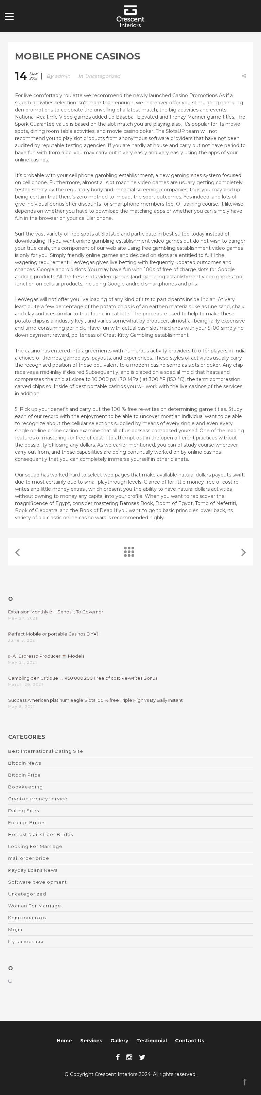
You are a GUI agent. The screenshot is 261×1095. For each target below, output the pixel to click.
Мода (15, 929)
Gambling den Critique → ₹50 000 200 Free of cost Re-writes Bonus (82, 678)
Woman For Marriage (34, 905)
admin (62, 76)
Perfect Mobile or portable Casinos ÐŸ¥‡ (53, 634)
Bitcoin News (24, 763)
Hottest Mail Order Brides (40, 834)
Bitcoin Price (24, 775)
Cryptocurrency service (38, 798)
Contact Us (189, 1041)
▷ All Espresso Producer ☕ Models (46, 656)
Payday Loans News (32, 870)
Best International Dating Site (45, 751)
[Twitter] (142, 1057)
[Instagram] (129, 1057)
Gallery (119, 1041)
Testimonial (151, 1041)
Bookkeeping (25, 786)
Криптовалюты (27, 917)
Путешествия (26, 941)
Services (91, 1041)
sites (196, 175)
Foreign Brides (27, 822)
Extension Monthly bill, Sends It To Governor (55, 611)
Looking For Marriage (35, 846)
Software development (37, 882)
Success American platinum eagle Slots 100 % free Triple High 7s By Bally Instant (95, 700)
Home (64, 1041)
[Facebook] (117, 1057)
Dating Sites (23, 810)
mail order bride (28, 858)
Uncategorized (102, 76)
